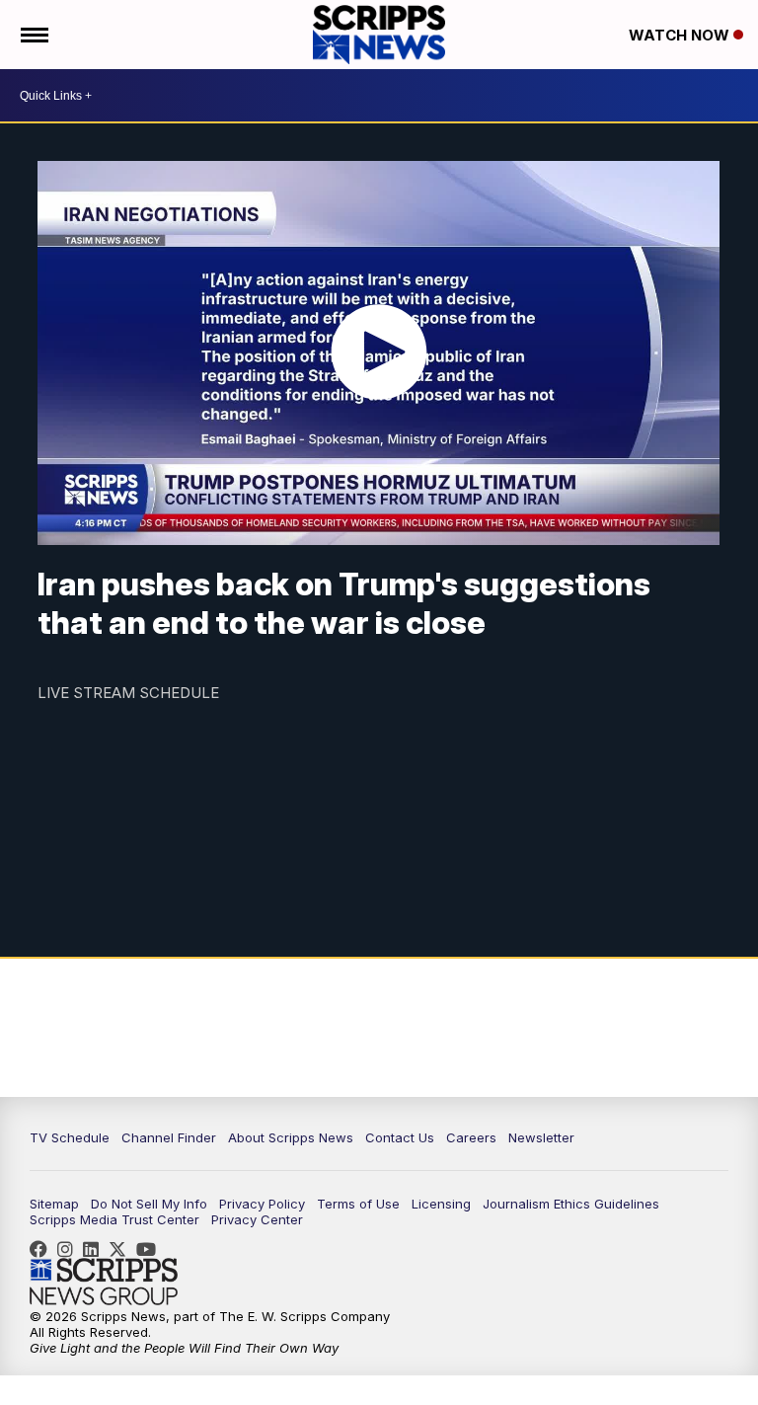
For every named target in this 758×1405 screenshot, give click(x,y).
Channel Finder (168, 1137)
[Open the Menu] (33, 34)
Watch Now (681, 35)
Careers (471, 1137)
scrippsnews (43, 1249)
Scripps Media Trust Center (114, 1219)
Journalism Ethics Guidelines (571, 1203)
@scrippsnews (151, 1249)
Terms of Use (358, 1203)
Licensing (441, 1203)
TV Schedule (70, 1137)
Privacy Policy (262, 1203)
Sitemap (54, 1203)
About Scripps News (290, 1137)
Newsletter (541, 1137)
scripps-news (96, 1249)
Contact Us (399, 1137)
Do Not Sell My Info (149, 1203)
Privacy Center (257, 1219)
